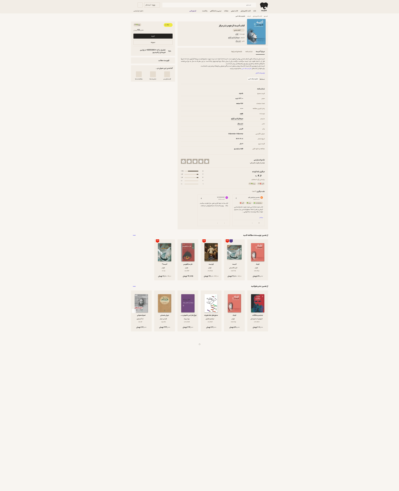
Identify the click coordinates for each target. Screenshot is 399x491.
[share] (197, 41)
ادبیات (249, 16)
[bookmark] (187, 41)
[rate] (206, 161)
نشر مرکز (238, 41)
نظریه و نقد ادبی (240, 16)
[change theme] (133, 4)
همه (134, 235)
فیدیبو (266, 16)
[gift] (192, 41)
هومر (236, 34)
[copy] (135, 51)
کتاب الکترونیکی (257, 16)
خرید (153, 36)
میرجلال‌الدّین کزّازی (234, 37)
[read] (139, 74)
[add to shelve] (167, 74)
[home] (263, 6)
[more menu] (182, 41)
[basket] (140, 4)
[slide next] (134, 311)
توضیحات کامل (260, 73)
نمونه (153, 42)
